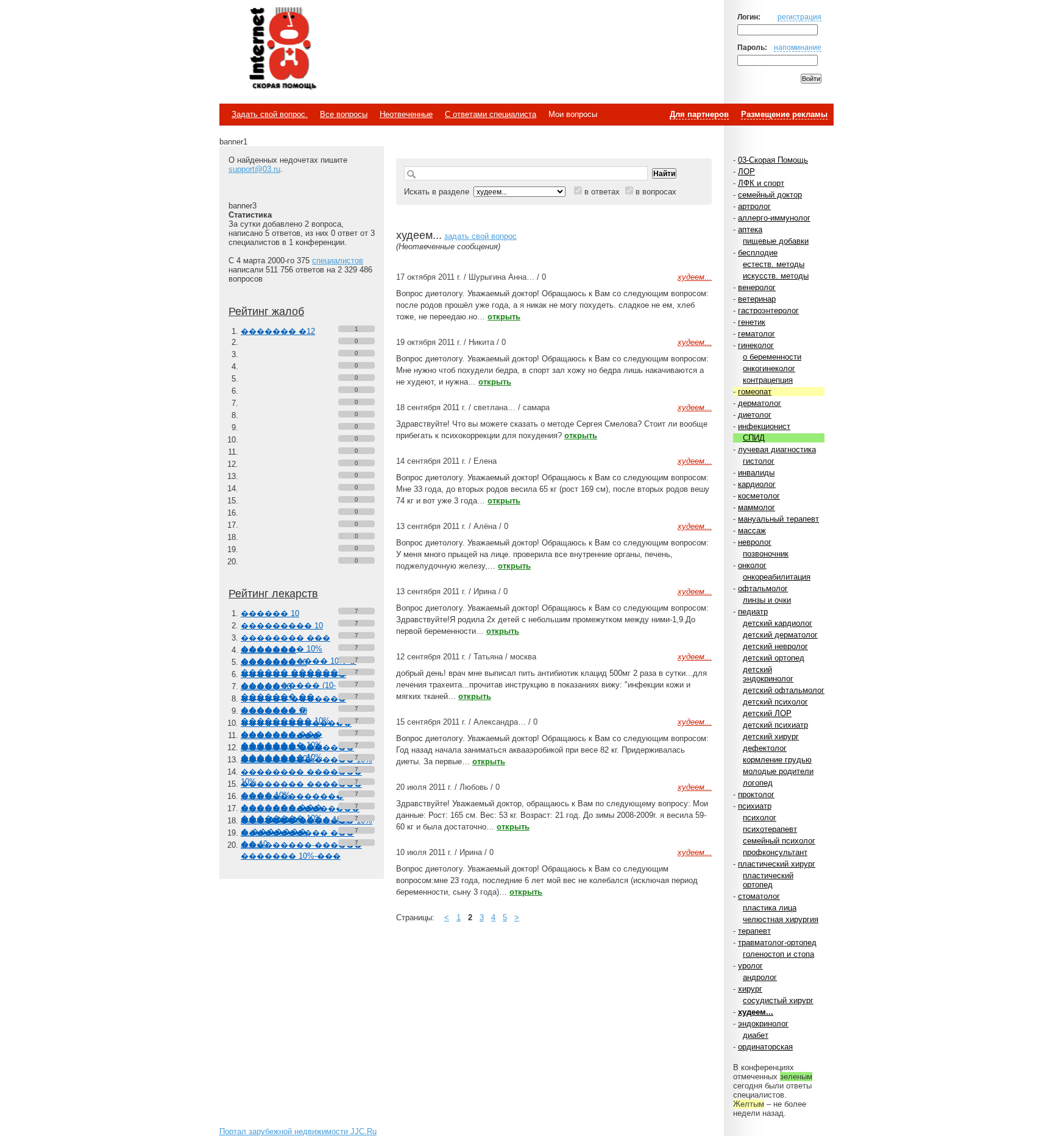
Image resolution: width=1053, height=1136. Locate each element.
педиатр (753, 611)
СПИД (754, 437)
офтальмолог (763, 588)
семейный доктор (770, 194)
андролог (760, 977)
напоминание (797, 47)
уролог (750, 965)
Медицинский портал (282, 49)
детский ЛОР (767, 713)
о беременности (772, 356)
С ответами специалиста (490, 114)
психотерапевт (770, 829)
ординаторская (765, 1046)
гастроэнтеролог (768, 310)
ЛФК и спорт (761, 183)
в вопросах (656, 191)
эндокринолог (763, 1023)
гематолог (756, 333)
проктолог (756, 794)
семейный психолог (779, 840)
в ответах (602, 191)
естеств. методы (773, 264)
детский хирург (771, 736)
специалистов (337, 260)
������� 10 (274, 662)
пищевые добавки (776, 241)
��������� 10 (282, 625)
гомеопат (754, 391)
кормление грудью (777, 759)
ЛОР (746, 171)
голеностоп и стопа (778, 954)
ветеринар (757, 299)
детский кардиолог (777, 623)
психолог (759, 817)
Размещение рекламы (784, 114)
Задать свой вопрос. (270, 114)
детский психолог (775, 701)
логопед (758, 782)
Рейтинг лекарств (273, 594)
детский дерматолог (780, 634)
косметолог (759, 495)
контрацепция (768, 380)
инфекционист (764, 426)
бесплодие (758, 252)
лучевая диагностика (777, 449)
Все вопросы (343, 114)
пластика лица (769, 907)
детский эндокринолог (768, 674)
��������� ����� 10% (306, 759)
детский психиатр (775, 725)
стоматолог (759, 896)
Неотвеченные (406, 114)
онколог (752, 565)
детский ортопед (773, 657)
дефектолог (765, 748)
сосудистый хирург (778, 1000)
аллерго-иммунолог (774, 217)
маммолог (756, 507)
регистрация (799, 17)
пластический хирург (776, 863)
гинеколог (756, 345)
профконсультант (775, 852)
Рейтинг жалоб (266, 311)
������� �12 (278, 331)
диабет (755, 1035)
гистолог (759, 461)
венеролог (757, 287)
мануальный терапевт (778, 519)
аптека (750, 229)
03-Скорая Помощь (773, 160)
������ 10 (270, 613)
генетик (751, 322)
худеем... (755, 1012)
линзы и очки (767, 600)
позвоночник (766, 553)
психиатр (754, 806)
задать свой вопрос (480, 236)
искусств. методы (776, 275)
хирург (750, 988)
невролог (754, 542)
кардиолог (757, 484)
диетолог (754, 414)
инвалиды (756, 472)
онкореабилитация (776, 576)
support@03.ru (254, 169)
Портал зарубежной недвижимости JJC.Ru (298, 1131)
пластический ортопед (768, 880)
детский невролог (775, 646)
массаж (752, 530)
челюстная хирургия (780, 919)
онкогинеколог (769, 368)
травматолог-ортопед (777, 942)
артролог (754, 206)
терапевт (754, 930)
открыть (504, 316)
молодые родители (778, 771)
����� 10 (266, 686)
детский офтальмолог (783, 690)
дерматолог (759, 403)
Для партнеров (699, 114)
